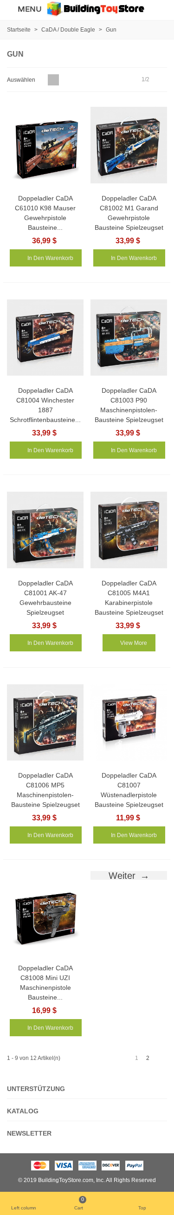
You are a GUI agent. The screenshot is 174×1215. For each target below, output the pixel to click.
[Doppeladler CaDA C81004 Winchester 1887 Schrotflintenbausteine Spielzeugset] (45, 338)
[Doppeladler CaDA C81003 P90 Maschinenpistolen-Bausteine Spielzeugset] (128, 338)
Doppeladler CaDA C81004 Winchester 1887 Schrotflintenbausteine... (45, 405)
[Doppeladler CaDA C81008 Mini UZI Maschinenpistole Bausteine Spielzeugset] (45, 915)
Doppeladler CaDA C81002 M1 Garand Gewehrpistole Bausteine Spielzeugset (129, 213)
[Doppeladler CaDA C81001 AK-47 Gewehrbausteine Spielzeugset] (45, 530)
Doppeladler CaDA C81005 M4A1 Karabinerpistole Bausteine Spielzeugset (129, 597)
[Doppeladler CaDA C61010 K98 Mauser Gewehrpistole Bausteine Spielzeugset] (45, 145)
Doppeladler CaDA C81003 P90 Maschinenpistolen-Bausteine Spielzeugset (129, 405)
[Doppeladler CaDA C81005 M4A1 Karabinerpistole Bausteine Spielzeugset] (128, 530)
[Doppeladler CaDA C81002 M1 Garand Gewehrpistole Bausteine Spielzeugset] (128, 145)
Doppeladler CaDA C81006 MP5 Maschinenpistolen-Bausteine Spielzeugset (45, 790)
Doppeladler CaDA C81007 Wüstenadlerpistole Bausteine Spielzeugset (129, 790)
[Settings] (158, 9)
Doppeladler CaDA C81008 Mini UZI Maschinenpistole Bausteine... (45, 982)
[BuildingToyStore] (95, 8)
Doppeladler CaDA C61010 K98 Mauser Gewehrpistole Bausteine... (45, 213)
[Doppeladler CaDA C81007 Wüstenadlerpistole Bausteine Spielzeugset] (128, 723)
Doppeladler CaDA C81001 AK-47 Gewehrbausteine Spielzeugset (45, 597)
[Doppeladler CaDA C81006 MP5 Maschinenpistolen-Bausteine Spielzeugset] (45, 723)
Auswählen (22, 80)
